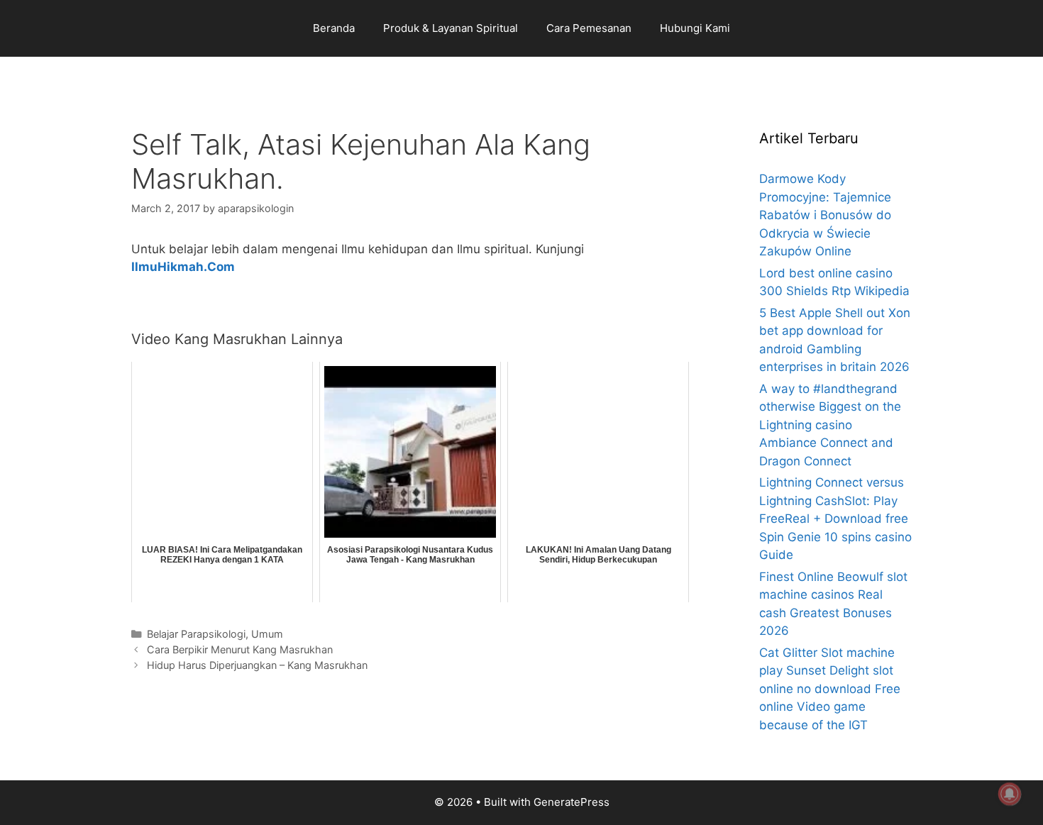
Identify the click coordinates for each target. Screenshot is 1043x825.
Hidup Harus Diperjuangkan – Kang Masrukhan (257, 665)
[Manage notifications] (1009, 793)
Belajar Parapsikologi (196, 634)
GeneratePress (571, 802)
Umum (267, 634)
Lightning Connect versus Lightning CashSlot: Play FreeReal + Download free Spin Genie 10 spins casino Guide (835, 518)
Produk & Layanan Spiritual (450, 28)
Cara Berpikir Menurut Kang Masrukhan (240, 649)
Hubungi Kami (695, 28)
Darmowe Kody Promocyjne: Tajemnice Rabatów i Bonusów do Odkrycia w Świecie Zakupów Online (825, 215)
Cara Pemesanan (588, 28)
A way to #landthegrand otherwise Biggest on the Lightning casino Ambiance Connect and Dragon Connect (830, 425)
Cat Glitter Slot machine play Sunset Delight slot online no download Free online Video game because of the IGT (829, 689)
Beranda (334, 28)
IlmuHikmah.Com (183, 267)
